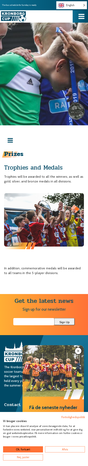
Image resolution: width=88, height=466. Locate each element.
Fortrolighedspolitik (73, 417)
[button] (78, 351)
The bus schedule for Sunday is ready (19, 5)
